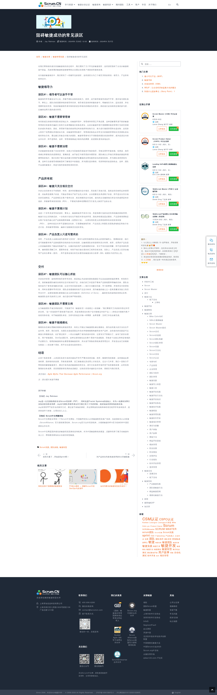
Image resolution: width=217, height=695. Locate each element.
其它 (146, 293)
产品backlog (160, 536)
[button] (177, 4)
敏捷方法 (149, 549)
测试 (144, 552)
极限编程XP (149, 502)
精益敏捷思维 (155, 491)
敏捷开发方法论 (156, 395)
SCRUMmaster (148, 529)
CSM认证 (150, 518)
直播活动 (153, 473)
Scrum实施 (158, 532)
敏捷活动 (148, 470)
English (178, 692)
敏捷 (151, 542)
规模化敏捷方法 (156, 495)
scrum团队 (148, 532)
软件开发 (151, 555)
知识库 (147, 506)
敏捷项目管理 (155, 422)
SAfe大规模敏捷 (156, 320)
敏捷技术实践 (155, 406)
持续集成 (176, 539)
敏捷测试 (157, 549)
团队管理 (153, 376)
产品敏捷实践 (155, 484)
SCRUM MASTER (166, 529)
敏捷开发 (148, 306)
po (148, 526)
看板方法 (153, 437)
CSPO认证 (166, 519)
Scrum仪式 (154, 331)
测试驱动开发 (152, 552)
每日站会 (176, 549)
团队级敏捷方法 (156, 487)
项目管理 (164, 555)
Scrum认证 (154, 357)
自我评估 (153, 455)
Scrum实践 (44, 447)
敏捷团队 (167, 542)
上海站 (157, 302)
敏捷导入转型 (155, 384)
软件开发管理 (155, 463)
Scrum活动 (154, 354)
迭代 (157, 556)
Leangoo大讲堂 (164, 522)
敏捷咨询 (96, 4)
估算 (147, 539)
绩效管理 (153, 444)
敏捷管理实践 (58, 56)
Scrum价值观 (155, 335)
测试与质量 (154, 425)
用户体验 (153, 429)
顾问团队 (120, 4)
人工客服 (148, 259)
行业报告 (153, 459)
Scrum (147, 285)
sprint (146, 535)
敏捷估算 (158, 542)
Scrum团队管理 (156, 342)
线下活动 (153, 299)
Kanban (145, 522)
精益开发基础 (155, 440)
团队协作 (160, 539)
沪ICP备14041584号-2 (105, 692)
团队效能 (54, 447)
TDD (152, 536)
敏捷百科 (148, 481)
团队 (152, 538)
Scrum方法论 (155, 350)
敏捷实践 (153, 380)
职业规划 (153, 452)
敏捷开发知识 (155, 399)
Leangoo (153, 522)
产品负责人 (170, 536)
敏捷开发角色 (155, 403)
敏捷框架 (153, 410)
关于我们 (152, 4)
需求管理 (153, 467)
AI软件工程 (149, 281)
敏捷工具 (153, 388)
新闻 (146, 499)
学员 (144, 4)
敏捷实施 (176, 542)
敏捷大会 (148, 296)
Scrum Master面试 (157, 327)
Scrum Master (150, 289)
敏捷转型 (63, 447)
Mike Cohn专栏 (156, 316)
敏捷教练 (148, 310)
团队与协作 (154, 373)
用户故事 (153, 433)
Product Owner (156, 526)
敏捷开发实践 (155, 391)
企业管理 (153, 369)
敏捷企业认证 (84, 4)
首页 (38, 56)
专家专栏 (153, 361)
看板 (172, 552)
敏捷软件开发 (155, 418)
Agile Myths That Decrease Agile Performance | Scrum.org (75, 374)
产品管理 (153, 365)
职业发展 (153, 448)
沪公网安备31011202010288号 (129, 692)
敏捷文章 (46, 56)
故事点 (145, 542)
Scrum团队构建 (156, 339)
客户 (137, 4)
